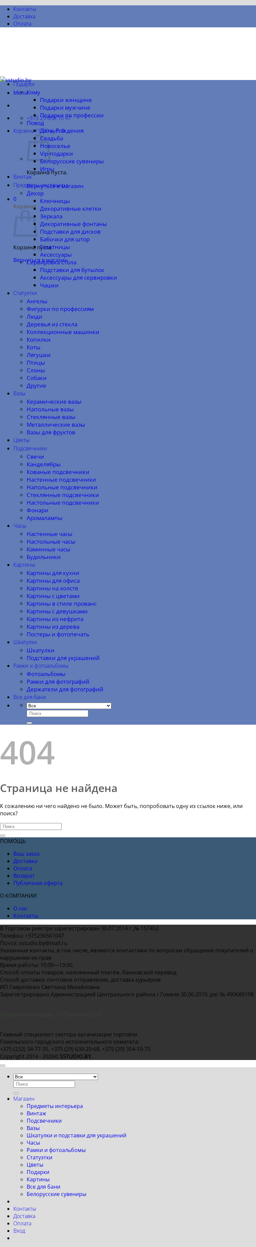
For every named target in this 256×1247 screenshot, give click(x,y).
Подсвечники (30, 448)
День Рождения (62, 130)
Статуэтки (25, 293)
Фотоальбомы (46, 674)
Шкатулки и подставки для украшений (76, 1135)
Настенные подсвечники (61, 479)
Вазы (19, 393)
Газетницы (55, 247)
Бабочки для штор (65, 239)
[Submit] (29, 723)
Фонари (37, 510)
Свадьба (51, 138)
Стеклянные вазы (51, 417)
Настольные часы (51, 541)
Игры (47, 169)
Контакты (24, 9)
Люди (34, 316)
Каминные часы (48, 549)
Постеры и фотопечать (58, 634)
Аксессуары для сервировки (78, 277)
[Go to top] (2, 1066)
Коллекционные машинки (63, 332)
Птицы (36, 362)
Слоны (36, 370)
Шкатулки (25, 642)
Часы (19, 525)
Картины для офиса (53, 580)
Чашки (49, 285)
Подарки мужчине (65, 107)
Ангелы (37, 301)
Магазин (24, 1098)
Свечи (35, 456)
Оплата (22, 23)
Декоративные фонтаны (73, 224)
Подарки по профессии (72, 115)
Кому (33, 92)
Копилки (39, 339)
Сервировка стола (51, 262)
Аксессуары (56, 254)
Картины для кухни (53, 573)
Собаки (37, 378)
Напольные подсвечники (62, 487)
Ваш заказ (26, 853)
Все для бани (29, 697)
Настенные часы (49, 534)
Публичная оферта (38, 883)
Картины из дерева (53, 626)
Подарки (24, 84)
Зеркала (51, 216)
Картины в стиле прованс (62, 603)
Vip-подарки (56, 153)
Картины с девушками (57, 611)
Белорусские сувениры (72, 161)
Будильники (44, 557)
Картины (24, 564)
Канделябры (44, 464)
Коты (33, 347)
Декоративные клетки (70, 208)
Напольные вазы (50, 409)
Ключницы (55, 201)
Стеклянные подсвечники (63, 495)
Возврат (24, 875)
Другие (36, 385)
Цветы (21, 440)
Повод (35, 123)
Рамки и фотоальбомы (41, 665)
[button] (39, 130)
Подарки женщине (66, 100)
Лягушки (39, 355)
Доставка (24, 16)
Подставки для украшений (63, 658)
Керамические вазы (54, 401)
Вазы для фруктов (51, 432)
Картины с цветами (53, 596)
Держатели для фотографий (65, 689)
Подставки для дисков (70, 231)
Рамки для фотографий (58, 681)
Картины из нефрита (55, 619)
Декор (35, 193)
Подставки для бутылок (72, 270)
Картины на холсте (52, 588)
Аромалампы (44, 518)
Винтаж (22, 176)
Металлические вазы (56, 424)
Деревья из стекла (52, 324)
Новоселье (55, 146)
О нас (20, 908)
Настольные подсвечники (63, 502)
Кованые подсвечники (58, 472)
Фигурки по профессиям (60, 309)
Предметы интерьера (40, 185)
